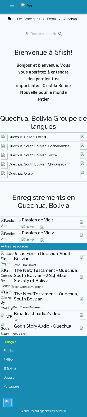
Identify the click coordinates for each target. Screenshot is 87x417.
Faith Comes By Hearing (28, 286)
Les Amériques (28, 19)
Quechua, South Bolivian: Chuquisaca (37, 164)
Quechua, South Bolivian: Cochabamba (38, 146)
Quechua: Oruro (20, 173)
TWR (16, 319)
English (9, 351)
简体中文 (10, 369)
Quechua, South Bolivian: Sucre (32, 155)
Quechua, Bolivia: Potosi (27, 137)
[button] (12, 6)
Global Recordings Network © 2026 (43, 411)
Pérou (51, 19)
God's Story (20, 333)
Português (11, 386)
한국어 (8, 360)
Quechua (70, 19)
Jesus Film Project (24, 265)
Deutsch (9, 377)
